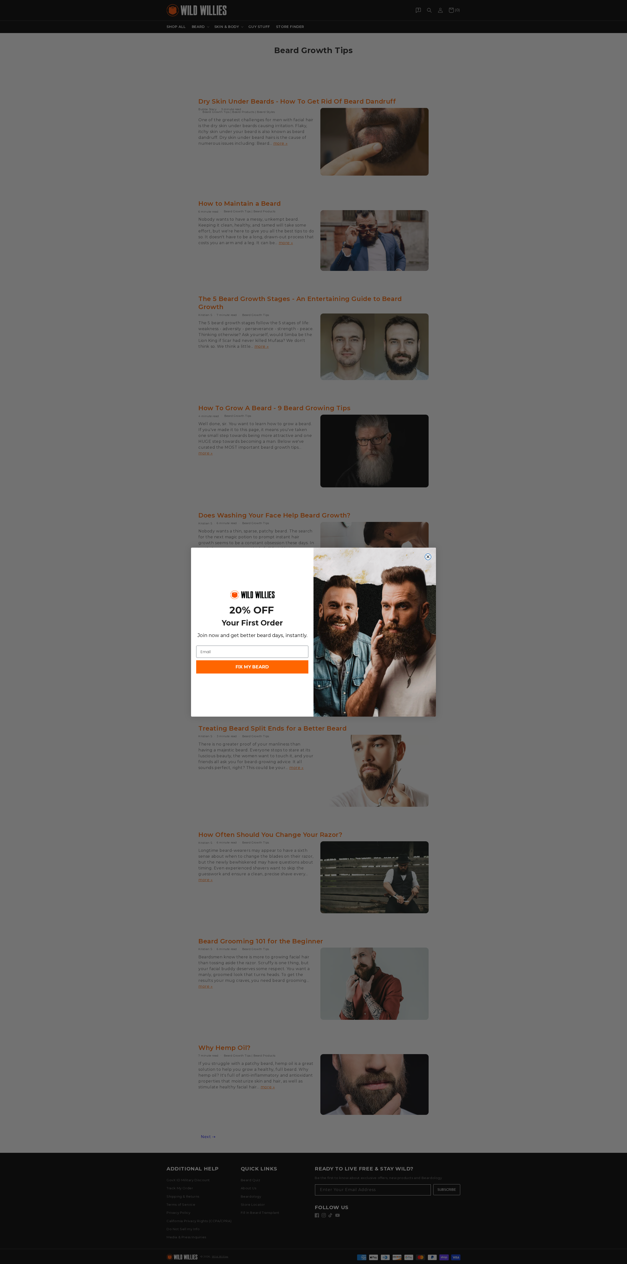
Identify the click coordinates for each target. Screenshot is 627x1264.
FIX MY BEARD (252, 667)
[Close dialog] (428, 557)
